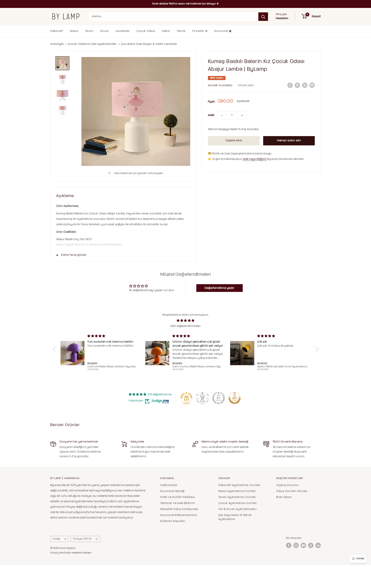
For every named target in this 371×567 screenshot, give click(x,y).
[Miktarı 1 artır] (242, 115)
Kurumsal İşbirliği (172, 491)
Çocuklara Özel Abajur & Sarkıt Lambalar (149, 44)
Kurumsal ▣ (223, 31)
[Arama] (263, 16)
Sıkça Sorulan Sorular (292, 491)
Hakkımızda (168, 485)
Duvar (104, 31)
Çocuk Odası (145, 31)
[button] (55, 349)
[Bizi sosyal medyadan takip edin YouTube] (303, 545)
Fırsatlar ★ (200, 31)
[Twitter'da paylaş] (304, 85)
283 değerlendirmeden (185, 326)
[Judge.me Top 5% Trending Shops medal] (218, 398)
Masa (74, 31)
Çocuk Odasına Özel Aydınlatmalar (92, 44)
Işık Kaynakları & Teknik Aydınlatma (235, 517)
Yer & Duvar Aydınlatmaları (237, 509)
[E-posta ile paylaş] (312, 85)
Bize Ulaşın (284, 497)
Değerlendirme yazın (219, 288)
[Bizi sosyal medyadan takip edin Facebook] (288, 545)
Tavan (89, 31)
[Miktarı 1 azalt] (222, 115)
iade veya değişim (255, 159)
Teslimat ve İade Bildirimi (177, 503)
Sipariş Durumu (287, 485)
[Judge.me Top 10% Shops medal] (234, 398)
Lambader (123, 31)
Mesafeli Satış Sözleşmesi (179, 509)
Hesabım (282, 18)
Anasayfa (57, 44)
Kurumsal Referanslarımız (178, 515)
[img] (185, 321)
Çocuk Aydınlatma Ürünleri (237, 503)
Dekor (166, 31)
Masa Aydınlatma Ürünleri (237, 491)
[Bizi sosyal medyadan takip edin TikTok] (310, 545)
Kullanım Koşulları (172, 521)
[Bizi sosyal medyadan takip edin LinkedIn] (318, 545)
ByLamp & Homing (220, 85)
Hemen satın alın (289, 140)
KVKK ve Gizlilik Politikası (177, 497)
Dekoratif (56, 31)
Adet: (211, 115)
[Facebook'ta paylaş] (290, 85)
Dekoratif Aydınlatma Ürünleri (239, 485)
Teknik (181, 31)
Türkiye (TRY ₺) (82, 539)
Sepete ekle (233, 140)
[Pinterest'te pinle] (297, 85)
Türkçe (56, 539)
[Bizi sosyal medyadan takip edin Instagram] (296, 545)
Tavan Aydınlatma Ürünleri (237, 497)
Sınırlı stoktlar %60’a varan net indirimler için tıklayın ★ (185, 3)
